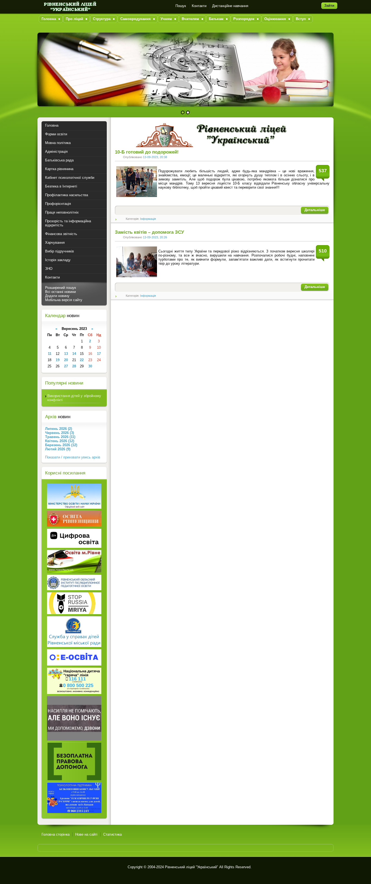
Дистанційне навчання (230, 6)
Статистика (112, 834)
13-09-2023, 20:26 (155, 237)
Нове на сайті (86, 834)
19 (57, 360)
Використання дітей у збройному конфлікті (74, 398)
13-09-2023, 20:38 (155, 157)
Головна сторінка (56, 834)
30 (90, 366)
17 (99, 354)
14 (74, 354)
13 (66, 354)
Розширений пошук (60, 288)
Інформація (148, 218)
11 (49, 354)
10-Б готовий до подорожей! (147, 152)
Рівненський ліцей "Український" (191, 867)
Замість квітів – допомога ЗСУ (149, 232)
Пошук (180, 6)
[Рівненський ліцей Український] (69, 6)
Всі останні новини (60, 292)
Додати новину (57, 296)
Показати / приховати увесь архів (72, 457)
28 (74, 366)
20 (66, 360)
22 (82, 360)
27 (66, 366)
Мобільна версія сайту (63, 300)
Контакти (199, 6)
